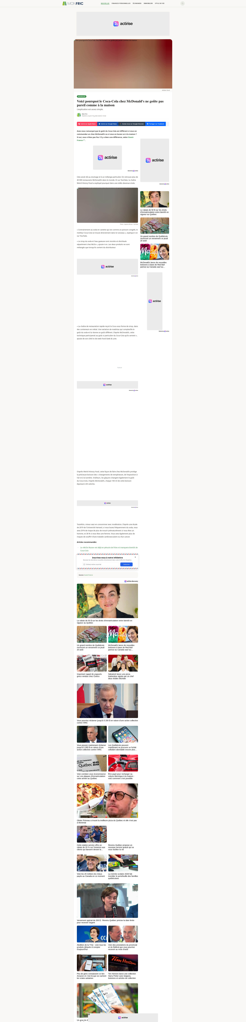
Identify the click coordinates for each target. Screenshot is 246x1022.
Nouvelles (81, 96)
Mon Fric (84, 114)
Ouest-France (88, 575)
